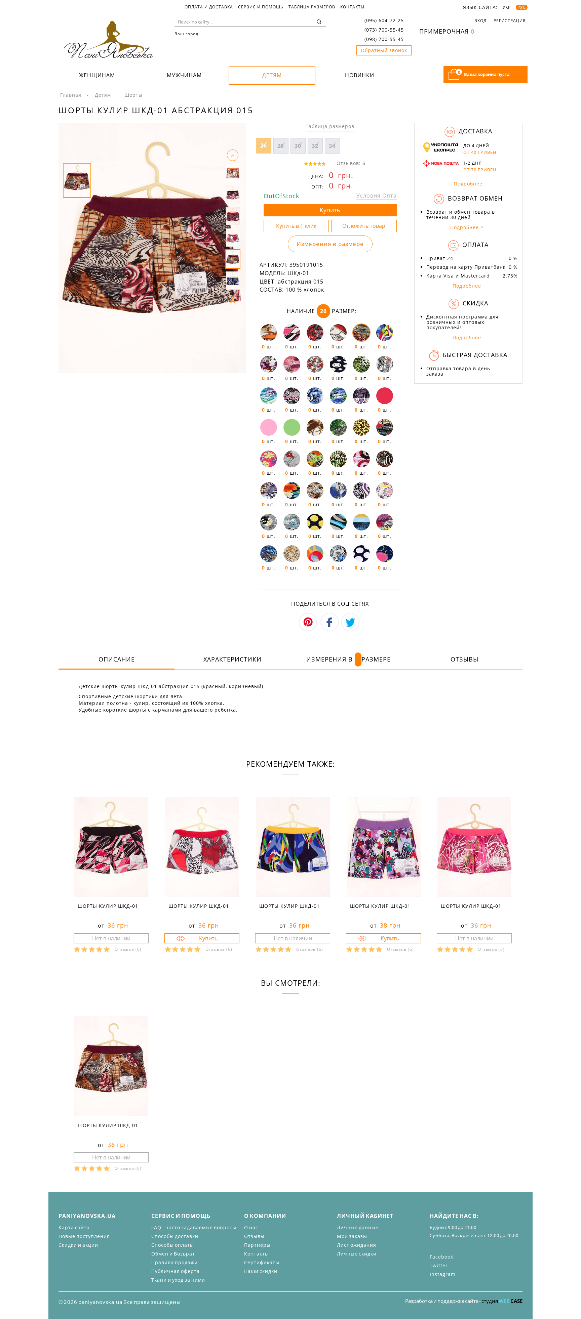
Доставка (474, 131)
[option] (152, 248)
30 (298, 146)
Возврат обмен (474, 198)
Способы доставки (174, 1236)
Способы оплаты (172, 1245)
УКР (507, 7)
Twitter (439, 1265)
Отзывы (464, 659)
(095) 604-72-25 (384, 20)
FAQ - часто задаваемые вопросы (193, 1227)
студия (501, 1300)
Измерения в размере (330, 244)
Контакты (352, 7)
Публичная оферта (175, 1271)
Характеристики (232, 659)
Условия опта (376, 195)
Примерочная (446, 31)
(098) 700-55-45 (384, 39)
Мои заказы (352, 1236)
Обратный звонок (384, 50)
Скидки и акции (78, 1245)
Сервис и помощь (260, 7)
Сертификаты (261, 1262)
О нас (251, 1227)
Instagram (443, 1274)
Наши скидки (260, 1271)
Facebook (441, 1256)
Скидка (474, 303)
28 (280, 146)
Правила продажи (174, 1262)
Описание (117, 659)
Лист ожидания (356, 1245)
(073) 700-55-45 (384, 30)
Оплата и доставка (209, 7)
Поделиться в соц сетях (330, 603)
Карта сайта (74, 1227)
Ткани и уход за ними (178, 1280)
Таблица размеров (311, 7)
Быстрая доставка (473, 355)
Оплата (474, 245)
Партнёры (257, 1245)
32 (315, 146)
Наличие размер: (321, 311)
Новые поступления (84, 1236)
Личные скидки (357, 1253)
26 (263, 145)
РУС (521, 7)
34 (332, 146)
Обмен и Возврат (173, 1253)
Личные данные (358, 1227)
